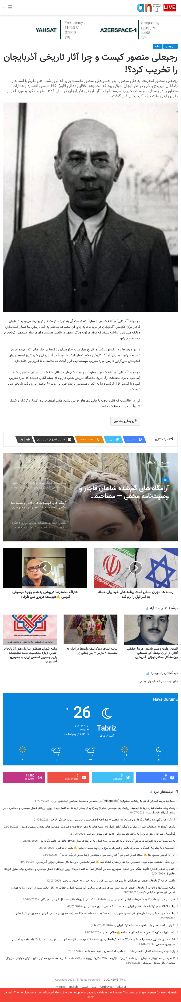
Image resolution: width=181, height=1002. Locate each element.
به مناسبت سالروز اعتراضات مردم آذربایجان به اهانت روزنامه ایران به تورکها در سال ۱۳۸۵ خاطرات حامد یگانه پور (107, 841)
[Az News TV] (90, 30)
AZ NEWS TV (114, 980)
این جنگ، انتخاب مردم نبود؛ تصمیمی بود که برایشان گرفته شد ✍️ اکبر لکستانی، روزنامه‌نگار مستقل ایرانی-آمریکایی (105, 862)
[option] (90, 497)
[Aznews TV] (157, 7)
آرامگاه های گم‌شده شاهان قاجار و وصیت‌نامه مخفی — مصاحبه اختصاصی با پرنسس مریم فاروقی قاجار (124, 492)
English (73, 987)
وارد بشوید (145, 681)
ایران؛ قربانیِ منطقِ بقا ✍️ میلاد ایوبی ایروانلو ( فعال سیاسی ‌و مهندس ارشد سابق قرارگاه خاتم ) (117, 855)
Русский (60, 987)
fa (165, 480)
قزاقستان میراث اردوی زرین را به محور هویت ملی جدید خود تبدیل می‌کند (131, 834)
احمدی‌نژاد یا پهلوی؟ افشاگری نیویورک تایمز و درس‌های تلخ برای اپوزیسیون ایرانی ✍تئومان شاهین (115, 848)
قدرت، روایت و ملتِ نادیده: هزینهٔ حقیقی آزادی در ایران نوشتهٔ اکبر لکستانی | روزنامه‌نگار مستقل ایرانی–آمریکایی (152, 653)
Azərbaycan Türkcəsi (113, 987)
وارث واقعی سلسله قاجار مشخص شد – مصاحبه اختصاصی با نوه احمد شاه (130, 951)
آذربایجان (170, 46)
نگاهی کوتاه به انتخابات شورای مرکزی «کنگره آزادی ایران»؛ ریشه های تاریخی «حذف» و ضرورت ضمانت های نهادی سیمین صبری (98, 826)
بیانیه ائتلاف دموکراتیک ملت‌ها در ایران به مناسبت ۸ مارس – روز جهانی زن (91, 651)
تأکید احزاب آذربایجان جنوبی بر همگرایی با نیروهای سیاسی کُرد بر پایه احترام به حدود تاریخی (119, 880)
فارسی (84, 987)
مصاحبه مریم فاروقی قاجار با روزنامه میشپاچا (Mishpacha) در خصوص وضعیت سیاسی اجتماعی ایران (113, 801)
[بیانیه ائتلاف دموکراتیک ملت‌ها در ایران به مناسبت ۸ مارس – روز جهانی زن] (90, 630)
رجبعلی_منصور (124, 421)
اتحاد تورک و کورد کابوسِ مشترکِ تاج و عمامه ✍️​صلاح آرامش (138, 932)
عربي (94, 987)
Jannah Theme (13, 993)
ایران (157, 46)
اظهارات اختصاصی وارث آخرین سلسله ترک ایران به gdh (133, 925)
